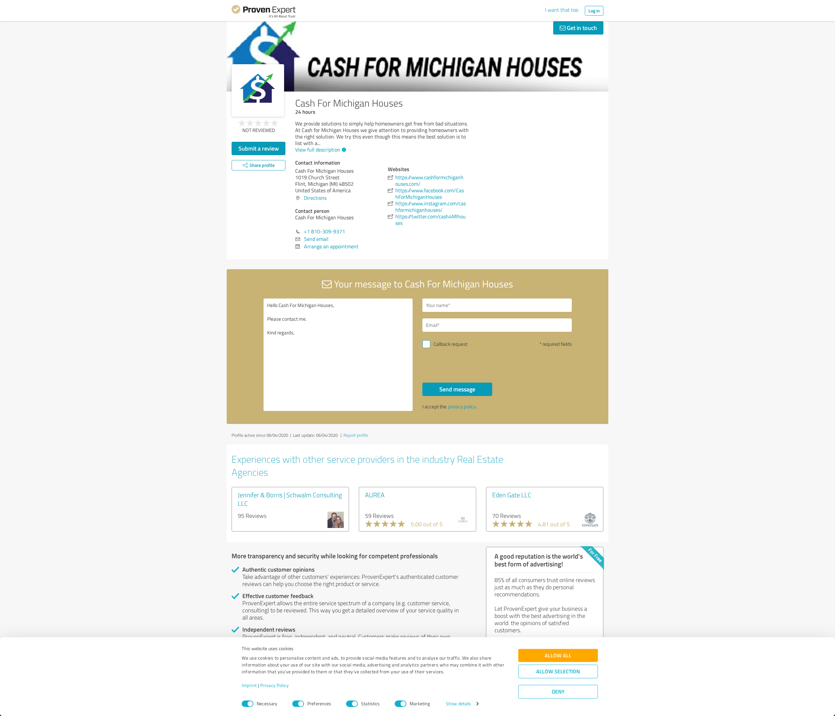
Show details (458, 704)
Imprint (249, 685)
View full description (317, 149)
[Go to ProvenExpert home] (264, 12)
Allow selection (558, 671)
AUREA (375, 494)
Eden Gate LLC (511, 494)
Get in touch (581, 27)
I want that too (561, 9)
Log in (594, 10)
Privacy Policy (274, 685)
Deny (558, 691)
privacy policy (462, 406)
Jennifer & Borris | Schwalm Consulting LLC (290, 499)
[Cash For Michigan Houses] (257, 90)
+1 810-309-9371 (324, 231)
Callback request (450, 344)
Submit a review (258, 148)
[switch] (298, 703)
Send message (457, 389)
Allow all (558, 655)
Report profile (355, 435)
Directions (315, 197)
